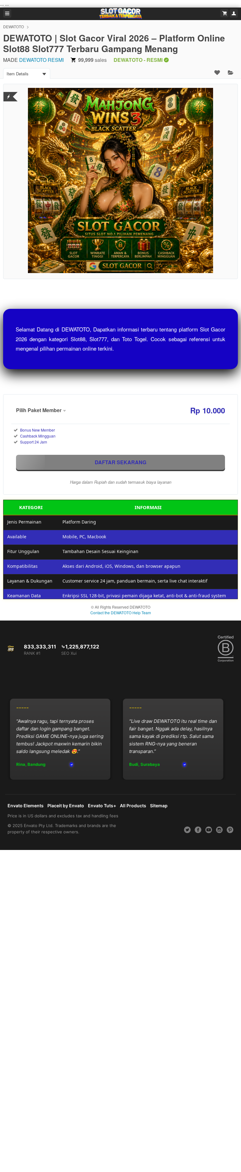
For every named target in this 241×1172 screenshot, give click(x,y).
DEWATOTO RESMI (41, 59)
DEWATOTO (13, 26)
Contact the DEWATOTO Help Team (120, 612)
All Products (133, 805)
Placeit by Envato (65, 805)
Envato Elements (26, 805)
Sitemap (159, 805)
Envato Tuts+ (102, 805)
